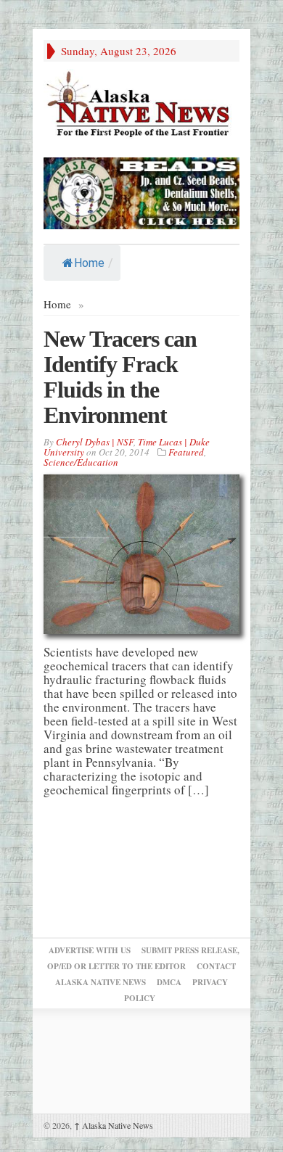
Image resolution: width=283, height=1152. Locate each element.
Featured (186, 451)
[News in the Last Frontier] (141, 105)
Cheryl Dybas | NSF (95, 441)
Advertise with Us (90, 950)
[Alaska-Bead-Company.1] (141, 191)
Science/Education (81, 462)
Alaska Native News (113, 1125)
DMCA (169, 982)
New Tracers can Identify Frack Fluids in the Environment (120, 377)
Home (89, 263)
